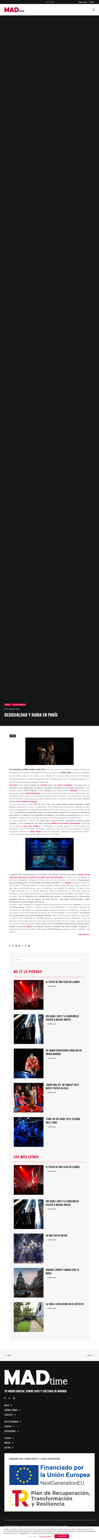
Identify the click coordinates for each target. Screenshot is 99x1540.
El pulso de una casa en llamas (63, 982)
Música (7, 1442)
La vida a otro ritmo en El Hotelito (65, 1304)
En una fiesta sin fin (56, 1235)
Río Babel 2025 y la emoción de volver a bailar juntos (62, 1017)
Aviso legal (25, 1526)
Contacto (91, 2)
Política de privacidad (41, 1526)
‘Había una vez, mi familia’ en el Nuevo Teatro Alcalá (62, 1086)
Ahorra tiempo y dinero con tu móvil (62, 1271)
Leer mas (52, 986)
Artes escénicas (18, 705)
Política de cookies (59, 1526)
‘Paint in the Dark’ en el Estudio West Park (63, 1120)
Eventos (8, 1426)
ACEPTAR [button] (62, 1536)
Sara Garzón (84, 934)
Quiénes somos (10, 1409)
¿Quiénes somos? (82, 2)
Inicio (6, 1405)
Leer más (32, 1536)
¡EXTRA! (8, 705)
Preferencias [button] (45, 1536)
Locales (7, 1438)
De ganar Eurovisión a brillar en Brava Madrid (64, 1052)
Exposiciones (10, 1431)
